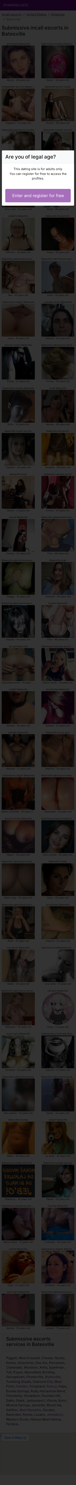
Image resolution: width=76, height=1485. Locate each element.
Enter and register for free (38, 195)
